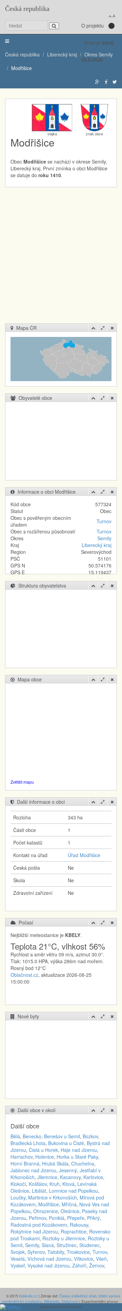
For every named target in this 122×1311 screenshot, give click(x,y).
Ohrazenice (45, 1211)
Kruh (54, 1183)
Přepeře (75, 1217)
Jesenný (68, 1170)
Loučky (18, 1197)
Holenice (44, 1156)
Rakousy (79, 1224)
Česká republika (27, 8)
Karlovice (93, 1177)
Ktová (68, 1183)
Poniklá (56, 1217)
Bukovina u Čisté (66, 1143)
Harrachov (22, 1156)
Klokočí (18, 1183)
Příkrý (93, 1217)
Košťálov (38, 1183)
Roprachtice (73, 1231)
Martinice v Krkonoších (52, 1197)
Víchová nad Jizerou (49, 1258)
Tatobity (55, 1251)
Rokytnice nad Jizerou (34, 1231)
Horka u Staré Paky (77, 1156)
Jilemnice (47, 1177)
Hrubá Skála (55, 1163)
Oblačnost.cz (24, 974)
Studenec (89, 1245)
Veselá (18, 1258)
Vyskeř (18, 1265)
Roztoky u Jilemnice (63, 1238)
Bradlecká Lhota (28, 1143)
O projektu (92, 25)
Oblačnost (69, 1301)
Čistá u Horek (43, 1149)
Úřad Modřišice (84, 855)
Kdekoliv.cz (28, 1295)
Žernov (96, 1265)
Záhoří (79, 1265)
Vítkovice (83, 1258)
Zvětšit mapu (22, 782)
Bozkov (90, 1136)
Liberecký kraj (96, 545)
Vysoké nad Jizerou (48, 1265)
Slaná (48, 1245)
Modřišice (48, 1204)
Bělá (15, 1136)
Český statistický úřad (77, 1295)
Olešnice (70, 1211)
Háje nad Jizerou (79, 1149)
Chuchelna (82, 1163)
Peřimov (37, 1217)
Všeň (101, 1258)
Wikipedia (51, 1301)
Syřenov (36, 1251)
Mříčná (69, 1204)
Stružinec (67, 1245)
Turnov (104, 521)
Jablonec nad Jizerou (33, 1170)
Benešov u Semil (62, 1136)
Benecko (32, 1136)
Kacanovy (70, 1177)
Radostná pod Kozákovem (39, 1224)
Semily (104, 538)
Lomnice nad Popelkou (73, 1190)
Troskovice (78, 1251)
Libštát (39, 1190)
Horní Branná (25, 1163)
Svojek (18, 1251)
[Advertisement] (61, 259)
